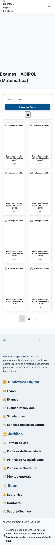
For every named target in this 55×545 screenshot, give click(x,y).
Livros (11, 391)
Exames (12, 399)
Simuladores (16, 416)
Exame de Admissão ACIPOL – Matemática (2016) (14, 253)
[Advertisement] (27, 42)
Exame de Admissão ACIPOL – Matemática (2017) (40, 206)
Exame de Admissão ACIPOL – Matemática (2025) (14, 158)
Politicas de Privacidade (24, 451)
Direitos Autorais (19, 476)
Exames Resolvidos (21, 408)
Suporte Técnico (19, 511)
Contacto (14, 503)
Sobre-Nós (14, 494)
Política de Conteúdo (22, 468)
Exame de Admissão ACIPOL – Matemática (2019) (14, 206)
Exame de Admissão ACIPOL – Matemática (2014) (14, 301)
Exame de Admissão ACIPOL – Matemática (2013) (40, 301)
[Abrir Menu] (49, 6)
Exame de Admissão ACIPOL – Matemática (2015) (40, 253)
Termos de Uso (17, 443)
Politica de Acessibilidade (25, 459)
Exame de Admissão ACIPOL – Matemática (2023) (40, 158)
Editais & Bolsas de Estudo (26, 424)
